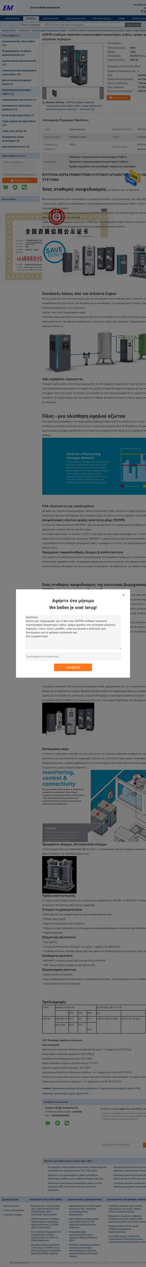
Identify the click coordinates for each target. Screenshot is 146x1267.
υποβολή (73, 667)
